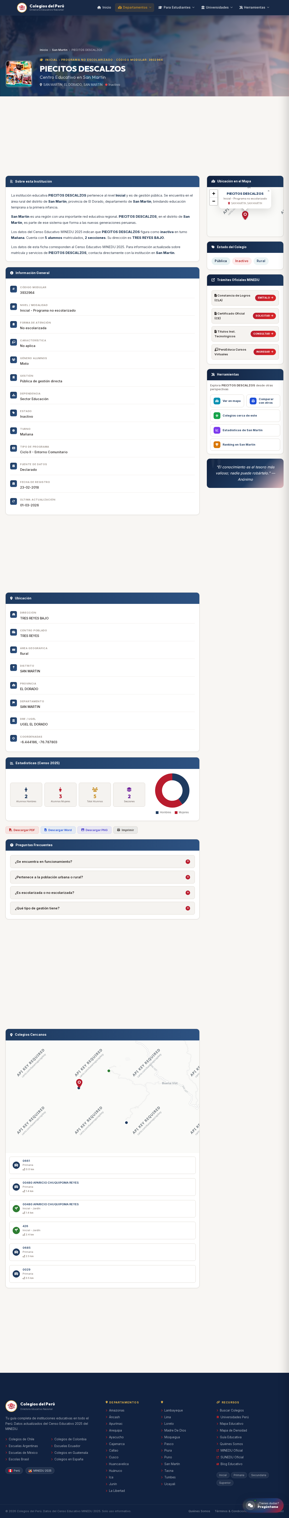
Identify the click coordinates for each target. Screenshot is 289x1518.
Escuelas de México (23, 1453)
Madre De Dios (175, 1430)
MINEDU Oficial (232, 1450)
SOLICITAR (263, 315)
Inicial (223, 1475)
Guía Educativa (231, 1437)
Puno (168, 1457)
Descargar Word (60, 830)
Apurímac (116, 1423)
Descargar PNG (97, 830)
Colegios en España (68, 1459)
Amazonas (116, 1410)
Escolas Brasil (19, 1459)
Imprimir (128, 830)
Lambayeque (173, 1410)
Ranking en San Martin (239, 444)
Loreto (169, 1423)
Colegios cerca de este (240, 415)
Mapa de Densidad (233, 1430)
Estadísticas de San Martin (243, 430)
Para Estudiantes (177, 7)
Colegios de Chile (21, 1439)
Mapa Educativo (231, 1423)
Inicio (107, 7)
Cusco (114, 1457)
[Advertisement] (144, 135)
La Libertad (117, 1491)
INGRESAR (263, 351)
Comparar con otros (266, 400)
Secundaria (258, 1475)
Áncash (114, 1417)
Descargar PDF (24, 830)
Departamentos (135, 7)
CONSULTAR (261, 333)
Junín (113, 1484)
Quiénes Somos (231, 1444)
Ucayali (169, 1484)
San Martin (60, 50)
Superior (225, 1482)
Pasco (169, 1444)
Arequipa (115, 1430)
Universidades (217, 7)
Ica (111, 1477)
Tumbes (170, 1477)
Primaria (239, 1475)
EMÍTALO (264, 297)
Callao (113, 1450)
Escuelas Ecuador (67, 1446)
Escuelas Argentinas (23, 1446)
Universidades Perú (235, 1417)
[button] (79, 1083)
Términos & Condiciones (232, 1511)
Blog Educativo (231, 1464)
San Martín (172, 1464)
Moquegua (172, 1437)
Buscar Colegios (232, 1410)
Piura (168, 1450)
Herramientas (254, 7)
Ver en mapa (232, 401)
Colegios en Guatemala (71, 1453)
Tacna (168, 1471)
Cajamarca (117, 1444)
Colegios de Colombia (70, 1439)
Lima (167, 1417)
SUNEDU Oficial (232, 1457)
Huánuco (115, 1471)
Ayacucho (116, 1437)
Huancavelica (119, 1464)
